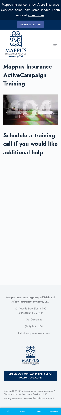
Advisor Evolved (45, 398)
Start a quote (30, 24)
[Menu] (55, 44)
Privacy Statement (13, 398)
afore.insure (36, 15)
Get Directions (34, 319)
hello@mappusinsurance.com (34, 333)
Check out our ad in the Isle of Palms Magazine (30, 376)
